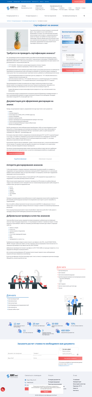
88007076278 (67, 36)
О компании (9, 1)
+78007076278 (38, 6)
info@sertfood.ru (39, 8)
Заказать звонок (78, 1)
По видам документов (12, 15)
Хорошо (46, 391)
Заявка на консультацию (15, 153)
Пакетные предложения (50, 15)
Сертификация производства (70, 15)
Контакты (47, 1)
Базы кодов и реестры (26, 1)
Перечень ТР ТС (35, 1)
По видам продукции (31, 15)
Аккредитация (17, 1)
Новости (41, 1)
